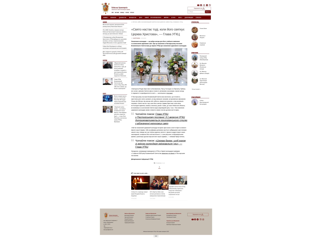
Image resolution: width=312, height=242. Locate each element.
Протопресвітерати (155, 17)
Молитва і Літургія (202, 36)
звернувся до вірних (168, 153)
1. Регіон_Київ (136, 22)
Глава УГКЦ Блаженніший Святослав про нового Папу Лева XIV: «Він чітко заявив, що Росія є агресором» (120, 84)
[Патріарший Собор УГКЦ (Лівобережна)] (194, 58)
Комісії (147, 17)
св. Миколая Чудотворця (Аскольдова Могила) (203, 81)
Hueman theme (122, 238)
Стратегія (198, 17)
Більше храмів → (196, 89)
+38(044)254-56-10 (108, 227)
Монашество (132, 17)
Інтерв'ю (105, 60)
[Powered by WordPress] (109, 238)
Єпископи (113, 17)
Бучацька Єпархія (170, 222)
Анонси (105, 22)
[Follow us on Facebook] (201, 5)
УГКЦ (181, 22)
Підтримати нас (198, 8)
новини (176, 22)
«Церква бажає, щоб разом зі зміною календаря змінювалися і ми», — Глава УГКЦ (160, 143)
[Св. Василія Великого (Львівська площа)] (194, 65)
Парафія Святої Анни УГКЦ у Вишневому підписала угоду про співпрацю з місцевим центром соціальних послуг (177, 190)
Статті (104, 94)
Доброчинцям (189, 17)
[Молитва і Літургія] (194, 37)
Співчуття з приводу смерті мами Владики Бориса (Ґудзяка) (139, 193)
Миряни (166, 17)
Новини (105, 17)
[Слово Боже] (194, 30)
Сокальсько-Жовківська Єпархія (153, 219)
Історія (173, 17)
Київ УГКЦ (169, 22)
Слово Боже (203, 28)
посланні (169, 93)
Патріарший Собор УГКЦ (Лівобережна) (204, 57)
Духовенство (122, 17)
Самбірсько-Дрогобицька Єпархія (153, 215)
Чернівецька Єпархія (171, 217)
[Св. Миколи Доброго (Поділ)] (194, 73)
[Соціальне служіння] (194, 45)
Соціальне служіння (203, 44)
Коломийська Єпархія (171, 215)
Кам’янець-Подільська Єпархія (173, 224)
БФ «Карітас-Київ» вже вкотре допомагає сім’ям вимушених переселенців (157, 193)
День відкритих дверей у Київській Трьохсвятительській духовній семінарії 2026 (114, 53)
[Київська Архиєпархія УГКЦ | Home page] (117, 8)
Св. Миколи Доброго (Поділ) (204, 72)
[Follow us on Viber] (210, 5)
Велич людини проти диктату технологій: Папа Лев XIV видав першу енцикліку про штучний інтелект (120, 99)
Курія (140, 17)
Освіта (180, 17)
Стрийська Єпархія (150, 217)
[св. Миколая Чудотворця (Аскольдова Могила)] (194, 80)
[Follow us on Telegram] (207, 5)
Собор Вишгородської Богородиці (204, 102)
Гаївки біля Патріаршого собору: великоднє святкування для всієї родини (115, 47)
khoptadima (136, 38)
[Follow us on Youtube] (198, 5)
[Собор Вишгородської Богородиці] (194, 102)
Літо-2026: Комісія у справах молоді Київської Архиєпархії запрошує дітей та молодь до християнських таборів (114, 31)
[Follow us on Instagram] (204, 5)
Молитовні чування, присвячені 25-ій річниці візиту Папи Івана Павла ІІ (113, 25)
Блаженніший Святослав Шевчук (153, 22)
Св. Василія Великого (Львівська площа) (203, 66)
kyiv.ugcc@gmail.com (108, 229)
